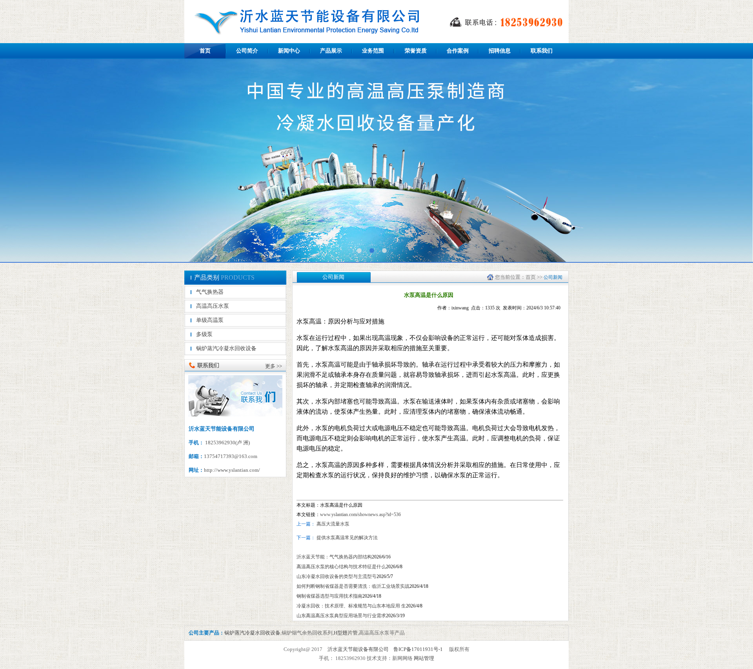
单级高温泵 (210, 320)
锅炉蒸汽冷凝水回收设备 (226, 348)
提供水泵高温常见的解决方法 (346, 537)
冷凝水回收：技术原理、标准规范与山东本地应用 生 (351, 606)
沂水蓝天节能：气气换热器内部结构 (334, 557)
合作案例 (458, 51)
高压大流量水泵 (332, 524)
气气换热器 (210, 292)
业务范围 (373, 51)
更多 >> (273, 366)
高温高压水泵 (212, 306)
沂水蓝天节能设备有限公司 (358, 649)
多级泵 (204, 334)
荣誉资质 (416, 51)
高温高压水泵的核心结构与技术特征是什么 (341, 566)
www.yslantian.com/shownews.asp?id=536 (360, 514)
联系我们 (542, 51)
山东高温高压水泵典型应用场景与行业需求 (341, 615)
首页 (205, 51)
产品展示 (331, 51)
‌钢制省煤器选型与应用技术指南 (329, 596)
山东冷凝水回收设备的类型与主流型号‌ (336, 576)
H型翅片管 (346, 633)
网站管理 (424, 658)
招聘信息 (500, 51)
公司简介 (247, 51)
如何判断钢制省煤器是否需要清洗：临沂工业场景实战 (352, 586)
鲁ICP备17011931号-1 (418, 649)
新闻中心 (289, 51)
